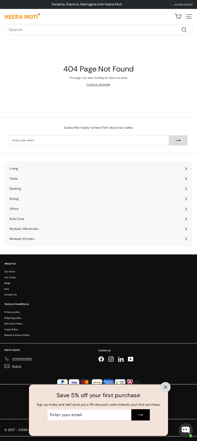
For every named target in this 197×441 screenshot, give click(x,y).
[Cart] (178, 16)
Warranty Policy (13, 323)
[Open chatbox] (186, 430)
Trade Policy (11, 329)
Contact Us (10, 294)
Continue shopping (98, 84)
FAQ (6, 289)
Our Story (9, 271)
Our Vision (10, 277)
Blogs (7, 283)
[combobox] (98, 29)
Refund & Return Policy (17, 335)
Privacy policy (12, 312)
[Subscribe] (140, 415)
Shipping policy (13, 318)
